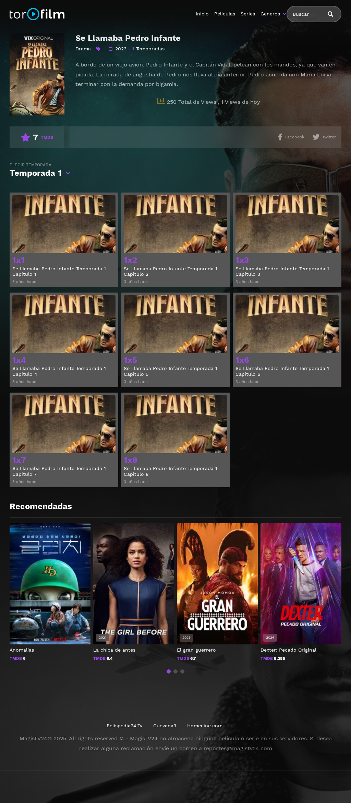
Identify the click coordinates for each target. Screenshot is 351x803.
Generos (270, 13)
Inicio (202, 13)
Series (248, 13)
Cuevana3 (164, 725)
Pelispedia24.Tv (124, 725)
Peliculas (224, 13)
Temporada (36, 170)
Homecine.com (204, 725)
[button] (169, 671)
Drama (83, 48)
